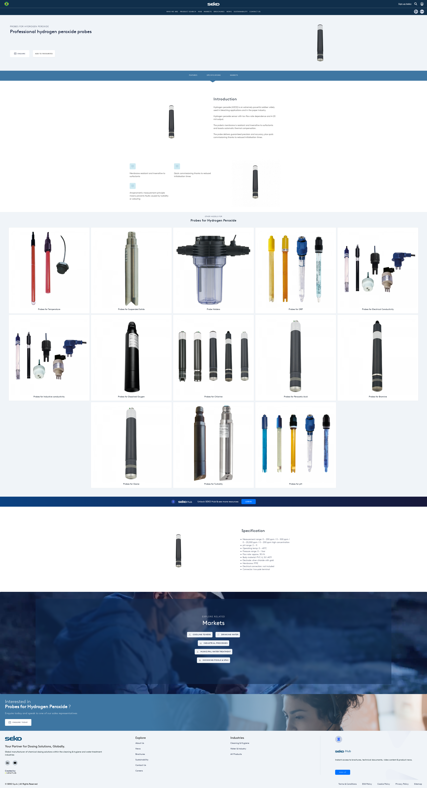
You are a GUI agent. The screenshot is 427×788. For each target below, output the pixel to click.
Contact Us (255, 11)
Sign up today (405, 4)
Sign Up (342, 772)
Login (248, 502)
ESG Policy (367, 784)
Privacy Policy (402, 784)
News (229, 11)
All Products (236, 754)
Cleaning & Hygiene (239, 743)
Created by (10, 771)
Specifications (214, 75)
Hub (200, 11)
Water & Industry (238, 748)
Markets (208, 11)
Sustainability (241, 11)
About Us (139, 743)
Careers (139, 771)
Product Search (188, 11)
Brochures (219, 11)
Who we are (172, 11)
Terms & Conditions (347, 784)
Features (193, 75)
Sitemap (418, 784)
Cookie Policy (383, 784)
